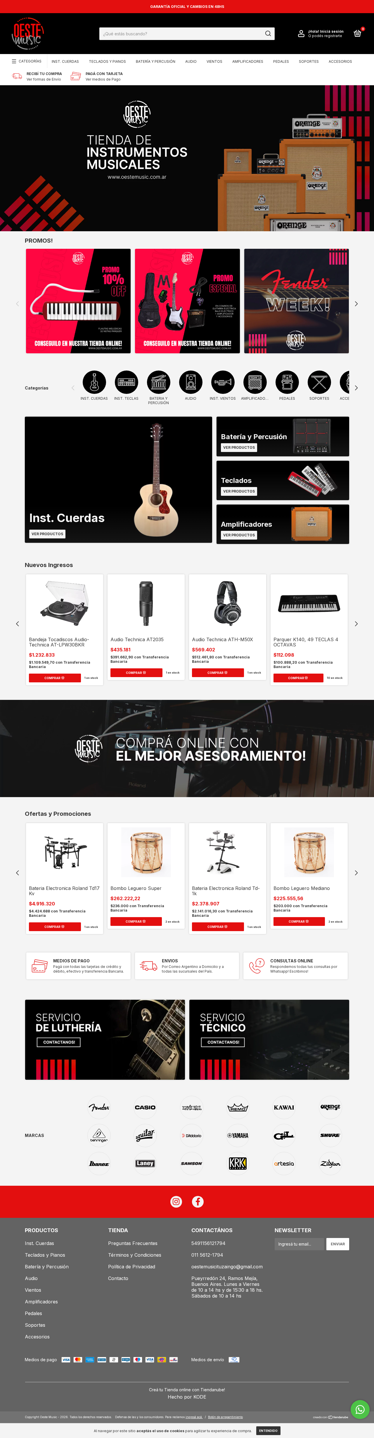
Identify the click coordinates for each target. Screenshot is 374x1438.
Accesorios (340, 61)
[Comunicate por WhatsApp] (360, 1409)
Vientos (214, 61)
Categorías (30, 61)
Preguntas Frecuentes (132, 1243)
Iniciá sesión (332, 31)
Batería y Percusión (155, 61)
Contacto (118, 1278)
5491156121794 (208, 1243)
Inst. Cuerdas (65, 61)
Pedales (281, 61)
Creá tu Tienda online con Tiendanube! (187, 1389)
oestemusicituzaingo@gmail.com (227, 1267)
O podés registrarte (325, 36)
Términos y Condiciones (134, 1255)
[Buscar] (268, 33)
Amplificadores (247, 61)
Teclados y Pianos (107, 61)
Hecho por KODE (187, 1397)
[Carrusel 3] (296, 301)
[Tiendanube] (331, 1417)
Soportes (309, 61)
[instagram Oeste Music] (176, 1202)
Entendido (268, 1430)
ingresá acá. (194, 1417)
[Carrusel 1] (78, 301)
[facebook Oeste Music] (198, 1202)
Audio (191, 61)
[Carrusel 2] (187, 301)
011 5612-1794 (207, 1255)
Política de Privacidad (131, 1267)
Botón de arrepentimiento (225, 1417)
